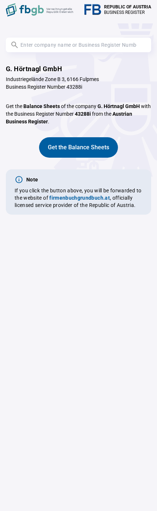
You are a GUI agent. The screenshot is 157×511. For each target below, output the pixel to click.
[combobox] (78, 45)
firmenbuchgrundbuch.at (79, 198)
